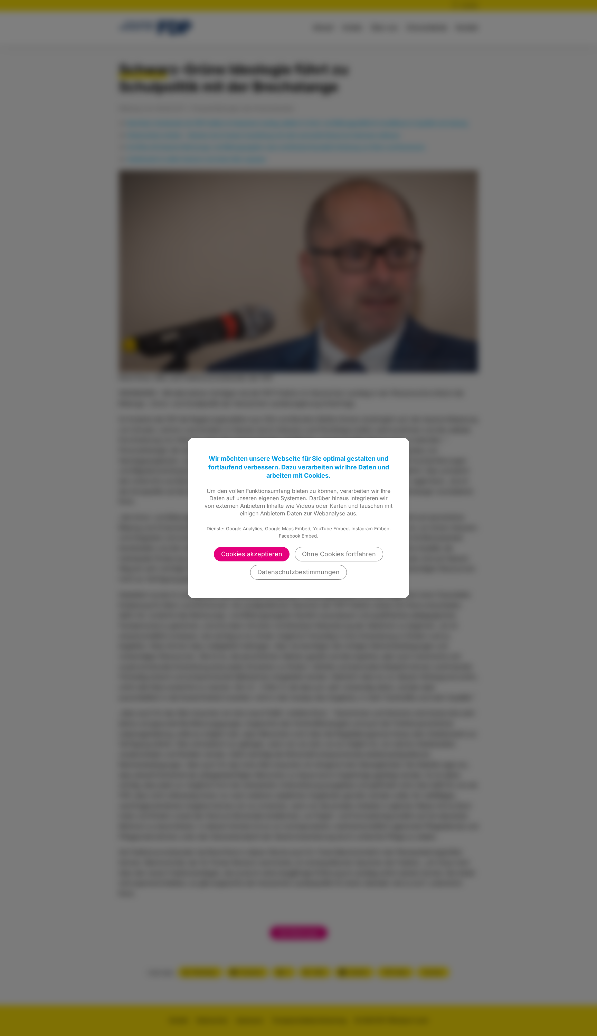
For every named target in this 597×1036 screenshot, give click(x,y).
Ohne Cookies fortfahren (339, 554)
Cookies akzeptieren (251, 554)
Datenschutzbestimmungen (298, 572)
